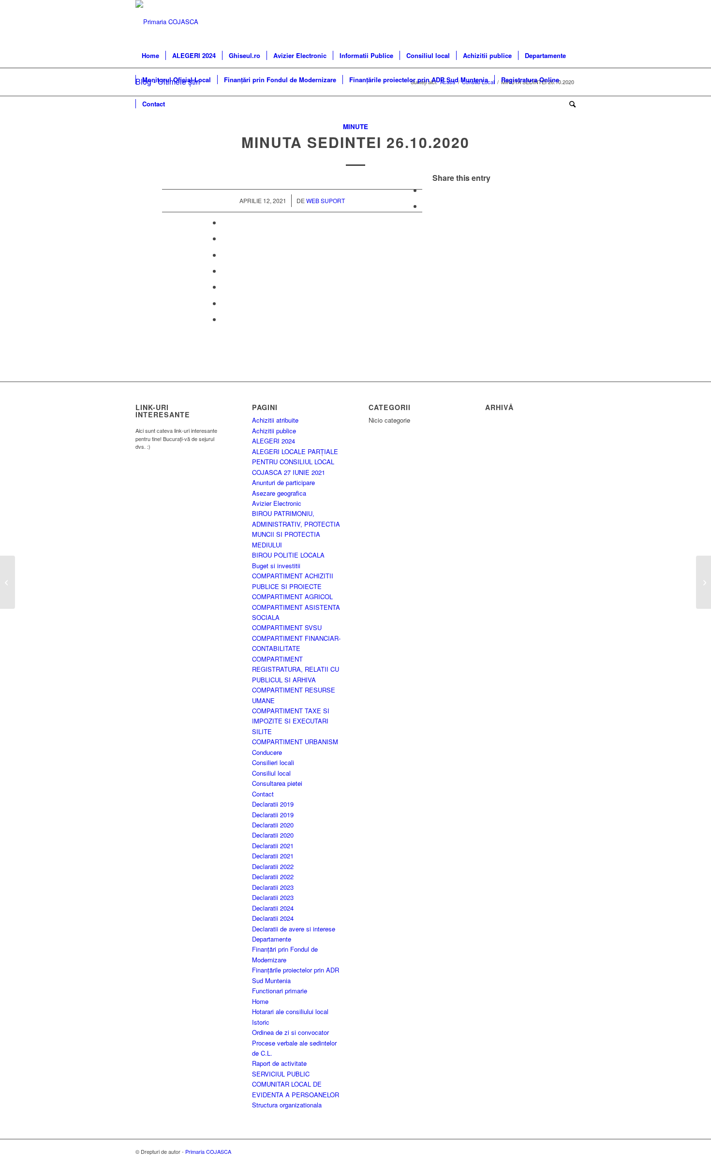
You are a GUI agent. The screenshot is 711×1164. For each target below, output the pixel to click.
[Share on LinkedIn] (224, 255)
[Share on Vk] (224, 286)
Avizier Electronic (276, 503)
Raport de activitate (279, 1063)
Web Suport (325, 200)
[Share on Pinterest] (224, 238)
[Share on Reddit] (224, 303)
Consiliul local (271, 773)
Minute (355, 126)
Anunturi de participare (283, 482)
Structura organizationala (287, 1104)
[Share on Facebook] (425, 190)
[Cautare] (569, 104)
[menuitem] (150, 56)
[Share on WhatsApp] (224, 222)
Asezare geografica (279, 493)
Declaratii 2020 (273, 824)
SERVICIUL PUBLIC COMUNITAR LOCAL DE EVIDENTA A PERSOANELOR (295, 1084)
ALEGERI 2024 (273, 440)
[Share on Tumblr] (224, 270)
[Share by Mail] (224, 319)
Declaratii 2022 (273, 866)
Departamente (271, 938)
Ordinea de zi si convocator (290, 1032)
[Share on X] (425, 206)
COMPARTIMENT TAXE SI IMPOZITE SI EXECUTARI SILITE (290, 721)
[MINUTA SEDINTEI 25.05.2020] (7, 582)
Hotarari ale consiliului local (290, 1011)
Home (260, 1001)
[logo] (166, 22)
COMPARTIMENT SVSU (287, 627)
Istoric (260, 1022)
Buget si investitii (276, 565)
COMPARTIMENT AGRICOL (292, 596)
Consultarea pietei (277, 783)
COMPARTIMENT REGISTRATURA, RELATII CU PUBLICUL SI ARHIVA (295, 669)
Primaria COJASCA (208, 1151)
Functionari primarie (279, 990)
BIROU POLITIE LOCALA (288, 555)
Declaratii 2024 (273, 908)
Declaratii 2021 (273, 845)
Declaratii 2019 (273, 804)
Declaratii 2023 (273, 887)
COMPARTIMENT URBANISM (295, 741)
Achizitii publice (274, 430)
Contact (263, 793)
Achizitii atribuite (275, 420)
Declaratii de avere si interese (293, 928)
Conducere (267, 752)
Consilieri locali (273, 762)
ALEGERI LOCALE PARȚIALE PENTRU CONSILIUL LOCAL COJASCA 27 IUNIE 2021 (295, 462)
